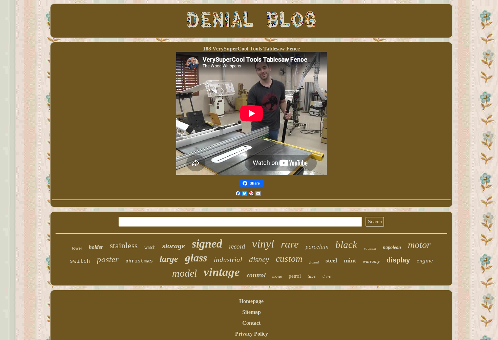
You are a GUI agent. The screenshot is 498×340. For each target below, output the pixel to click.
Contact (251, 323)
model (184, 273)
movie (277, 276)
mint (350, 260)
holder (96, 247)
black (346, 244)
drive (327, 276)
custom (289, 259)
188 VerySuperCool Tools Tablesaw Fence (251, 48)
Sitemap (251, 312)
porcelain (317, 246)
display (398, 260)
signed (207, 243)
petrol (295, 276)
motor (419, 244)
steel (331, 260)
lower (77, 248)
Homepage (251, 301)
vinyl (263, 244)
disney (259, 259)
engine (425, 260)
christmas (139, 261)
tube (312, 276)
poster (108, 259)
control (256, 275)
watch (149, 247)
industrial (228, 260)
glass (196, 258)
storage (173, 245)
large (169, 259)
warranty (371, 261)
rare (290, 244)
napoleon (392, 247)
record (237, 246)
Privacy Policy (251, 334)
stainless (124, 245)
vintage (222, 272)
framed (314, 262)
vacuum (370, 248)
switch (80, 261)
